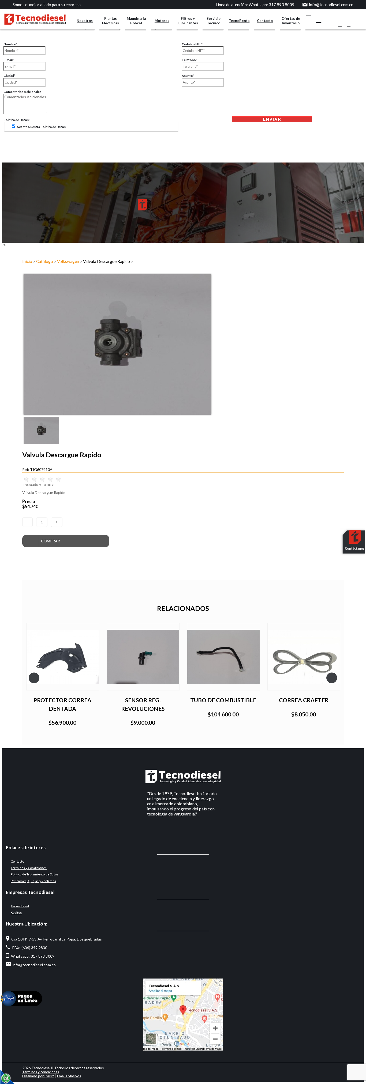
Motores (162, 20)
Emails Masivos (69, 1076)
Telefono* (189, 60)
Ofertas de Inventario (291, 20)
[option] (183, 344)
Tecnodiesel (20, 906)
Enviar (272, 119)
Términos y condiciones (40, 1072)
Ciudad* (9, 76)
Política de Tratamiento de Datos (34, 874)
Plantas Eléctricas (110, 20)
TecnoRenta (239, 20)
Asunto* (188, 76)
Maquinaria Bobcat (136, 20)
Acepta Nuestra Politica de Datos (41, 127)
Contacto (265, 20)
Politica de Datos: (16, 120)
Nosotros (85, 20)
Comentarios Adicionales (22, 92)
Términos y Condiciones (29, 868)
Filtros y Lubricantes (188, 20)
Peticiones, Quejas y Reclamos (33, 881)
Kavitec (16, 913)
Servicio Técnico (214, 20)
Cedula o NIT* (192, 44)
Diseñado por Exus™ (38, 1076)
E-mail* (8, 60)
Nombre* (10, 44)
